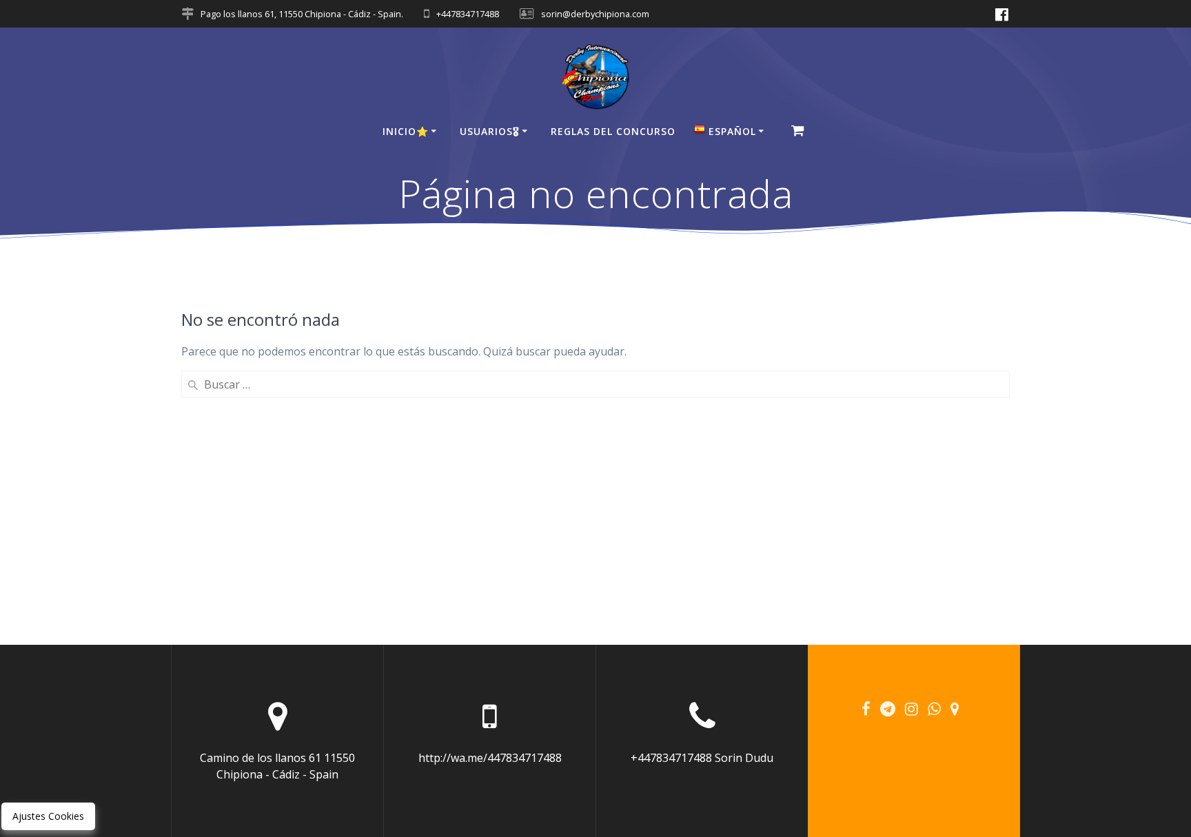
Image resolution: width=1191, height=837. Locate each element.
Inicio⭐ (406, 131)
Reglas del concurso (613, 131)
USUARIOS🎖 (490, 131)
